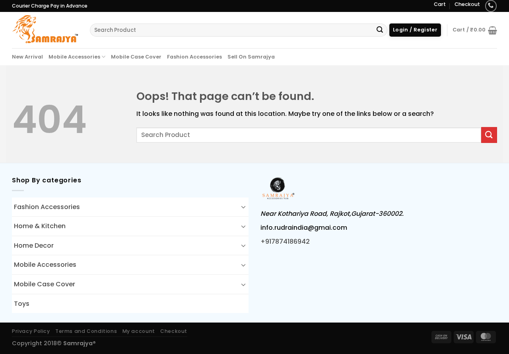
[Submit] (380, 30)
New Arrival (27, 56)
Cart (440, 4)
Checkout (467, 4)
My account (138, 331)
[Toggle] (243, 206)
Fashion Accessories (194, 56)
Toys (21, 303)
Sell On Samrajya (251, 56)
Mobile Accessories (74, 56)
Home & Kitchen (40, 226)
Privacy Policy (31, 331)
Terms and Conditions (86, 331)
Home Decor (34, 245)
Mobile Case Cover (136, 56)
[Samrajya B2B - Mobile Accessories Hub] (45, 30)
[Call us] (491, 6)
